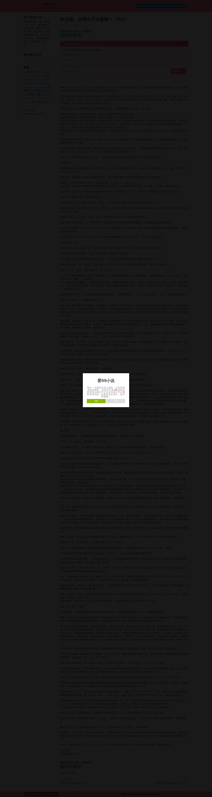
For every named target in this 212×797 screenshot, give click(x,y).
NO (116, 401)
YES (96, 401)
